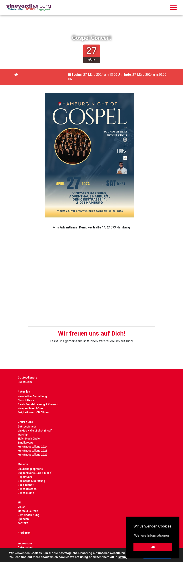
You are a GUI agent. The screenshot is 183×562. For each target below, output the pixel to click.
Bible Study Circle (29, 438)
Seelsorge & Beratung (31, 481)
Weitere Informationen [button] (151, 535)
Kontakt (23, 523)
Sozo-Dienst (26, 485)
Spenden (23, 519)
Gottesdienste (27, 377)
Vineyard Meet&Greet (31, 408)
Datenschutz (26, 547)
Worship (23, 434)
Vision (21, 507)
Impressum (25, 543)
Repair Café (25, 477)
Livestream (25, 382)
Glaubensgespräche (30, 468)
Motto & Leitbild (28, 511)
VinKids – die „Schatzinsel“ (35, 430)
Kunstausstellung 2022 (32, 454)
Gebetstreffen (27, 489)
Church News (26, 400)
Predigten (24, 532)
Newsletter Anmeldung (32, 396)
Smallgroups (25, 442)
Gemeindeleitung (28, 515)
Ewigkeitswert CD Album (33, 412)
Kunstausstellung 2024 (32, 446)
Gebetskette (26, 493)
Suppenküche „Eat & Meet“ (35, 472)
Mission (23, 464)
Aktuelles (24, 391)
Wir (20, 502)
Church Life (25, 422)
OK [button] (153, 547)
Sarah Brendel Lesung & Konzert (38, 404)
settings (123, 557)
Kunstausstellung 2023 (32, 450)
